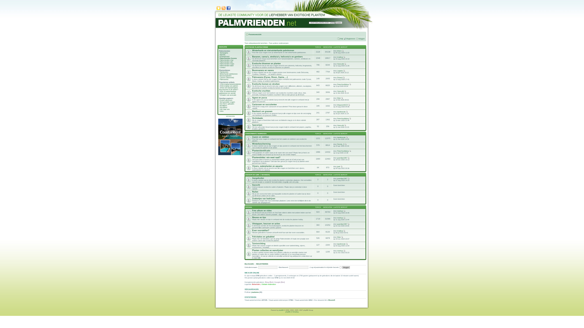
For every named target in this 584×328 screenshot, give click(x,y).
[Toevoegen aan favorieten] (218, 10)
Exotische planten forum (256, 47)
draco (339, 51)
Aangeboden (258, 178)
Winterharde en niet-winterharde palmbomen (273, 50)
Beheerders (256, 284)
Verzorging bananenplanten (231, 84)
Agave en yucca (259, 98)
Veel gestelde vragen (227, 102)
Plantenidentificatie (261, 151)
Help (341, 39)
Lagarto (340, 71)
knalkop (340, 57)
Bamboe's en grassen (262, 111)
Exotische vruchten (261, 91)
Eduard (339, 77)
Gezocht (256, 185)
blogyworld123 (342, 105)
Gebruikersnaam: (251, 267)
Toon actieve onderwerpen (279, 43)
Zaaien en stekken (260, 137)
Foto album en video (262, 210)
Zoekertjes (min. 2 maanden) (257, 175)
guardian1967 (342, 158)
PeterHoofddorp (343, 84)
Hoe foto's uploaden (227, 104)
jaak (338, 166)
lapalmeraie (341, 112)
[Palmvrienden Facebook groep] (228, 10)
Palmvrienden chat (226, 60)
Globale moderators (268, 284)
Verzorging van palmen (229, 86)
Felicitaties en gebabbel (263, 237)
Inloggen (361, 39)
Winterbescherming (261, 144)
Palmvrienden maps (227, 64)
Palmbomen (224, 72)
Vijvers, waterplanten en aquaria (267, 166)
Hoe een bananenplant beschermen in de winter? (228, 88)
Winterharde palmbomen (229, 74)
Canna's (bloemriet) (227, 77)
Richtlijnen (223, 106)
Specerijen (257, 125)
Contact (222, 67)
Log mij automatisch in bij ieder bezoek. (325, 267)
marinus (340, 211)
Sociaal (248, 207)
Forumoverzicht (255, 34)
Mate (339, 98)
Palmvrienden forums (228, 58)
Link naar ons (225, 109)
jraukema (255, 292)
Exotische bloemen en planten (266, 63)
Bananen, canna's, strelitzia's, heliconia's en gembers (277, 57)
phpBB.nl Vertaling (292, 312)
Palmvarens (224, 79)
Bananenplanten (225, 76)
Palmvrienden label (226, 65)
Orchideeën (257, 118)
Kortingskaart (224, 56)
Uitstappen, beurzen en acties (266, 224)
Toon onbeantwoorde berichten (256, 43)
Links (222, 111)
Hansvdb (340, 64)
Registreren (350, 39)
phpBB (281, 310)
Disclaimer (223, 107)
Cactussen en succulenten (264, 104)
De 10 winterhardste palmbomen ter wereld (227, 92)
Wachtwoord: (283, 267)
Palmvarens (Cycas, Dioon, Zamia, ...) (270, 77)
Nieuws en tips (259, 217)
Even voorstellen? (260, 230)
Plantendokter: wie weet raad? (266, 157)
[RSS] (223, 10)
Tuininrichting (258, 243)
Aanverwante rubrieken (255, 133)
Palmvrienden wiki (226, 62)
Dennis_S (340, 144)
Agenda (222, 55)
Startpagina (224, 53)
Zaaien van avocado (228, 95)
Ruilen (255, 192)
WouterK (331, 300)
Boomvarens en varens (263, 70)
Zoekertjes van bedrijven (263, 198)
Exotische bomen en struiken (266, 84)
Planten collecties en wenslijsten (267, 250)
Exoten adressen (226, 100)
